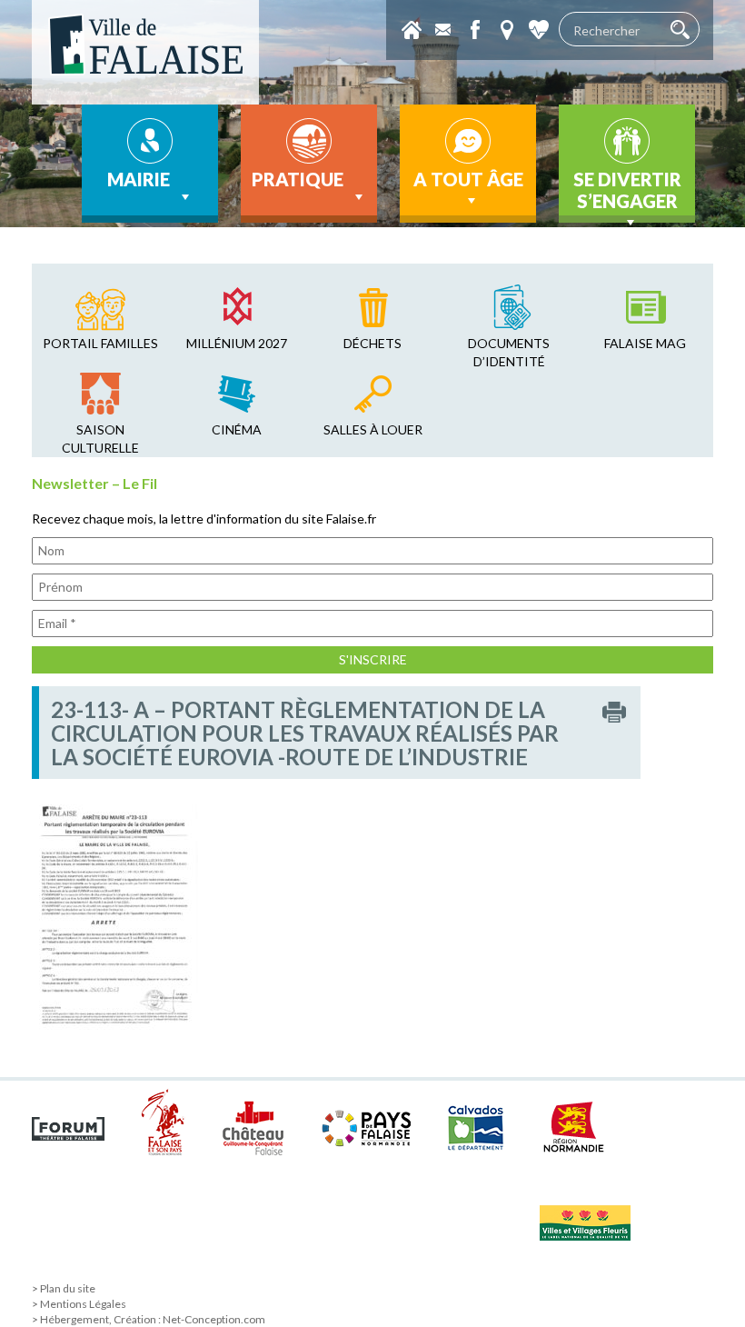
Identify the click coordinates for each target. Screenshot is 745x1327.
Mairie (138, 179)
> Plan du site (63, 1288)
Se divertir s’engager (627, 190)
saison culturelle (100, 438)
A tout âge (468, 179)
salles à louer (372, 429)
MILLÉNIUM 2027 (236, 343)
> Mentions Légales (79, 1304)
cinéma (237, 429)
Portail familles (100, 343)
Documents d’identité (509, 352)
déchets (372, 343)
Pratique (297, 179)
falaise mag (645, 343)
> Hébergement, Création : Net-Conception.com (148, 1319)
